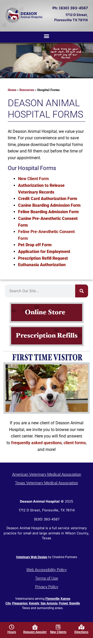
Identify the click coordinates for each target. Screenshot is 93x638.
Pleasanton (20, 603)
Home (12, 90)
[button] (46, 36)
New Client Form (33, 178)
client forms (75, 442)
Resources (26, 90)
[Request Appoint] (34, 627)
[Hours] (11, 627)
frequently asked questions (36, 442)
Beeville (74, 603)
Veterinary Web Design (31, 557)
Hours (11, 632)
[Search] (81, 291)
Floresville (52, 599)
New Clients (58, 632)
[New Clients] (58, 627)
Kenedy (34, 603)
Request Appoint (35, 632)
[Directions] (81, 627)
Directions (81, 632)
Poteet (63, 603)
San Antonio (49, 603)
